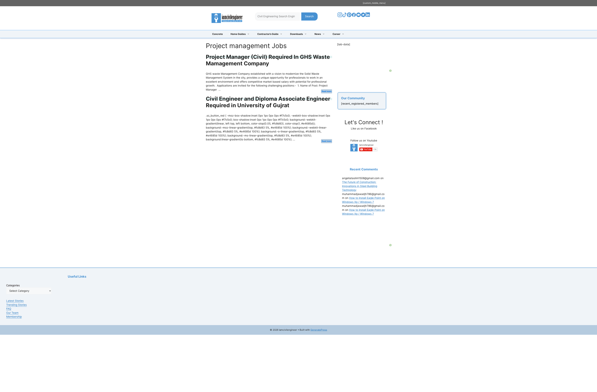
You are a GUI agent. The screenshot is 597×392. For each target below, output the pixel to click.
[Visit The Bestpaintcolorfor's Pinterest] (349, 16)
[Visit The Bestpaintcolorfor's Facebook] (354, 16)
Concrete (217, 34)
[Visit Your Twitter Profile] (363, 16)
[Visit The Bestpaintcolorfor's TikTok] (344, 16)
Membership (14, 316)
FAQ (8, 308)
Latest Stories (15, 300)
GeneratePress (318, 329)
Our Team (12, 312)
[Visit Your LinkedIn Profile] (368, 17)
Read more (326, 91)
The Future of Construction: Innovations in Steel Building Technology (359, 186)
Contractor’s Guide (267, 34)
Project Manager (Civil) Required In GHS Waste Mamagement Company (268, 60)
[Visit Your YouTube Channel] (358, 16)
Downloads (296, 34)
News (318, 34)
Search (309, 16)
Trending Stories (16, 304)
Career (336, 34)
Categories (13, 285)
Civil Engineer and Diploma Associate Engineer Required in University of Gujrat (268, 101)
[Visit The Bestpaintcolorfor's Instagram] (340, 16)
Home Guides (238, 34)
